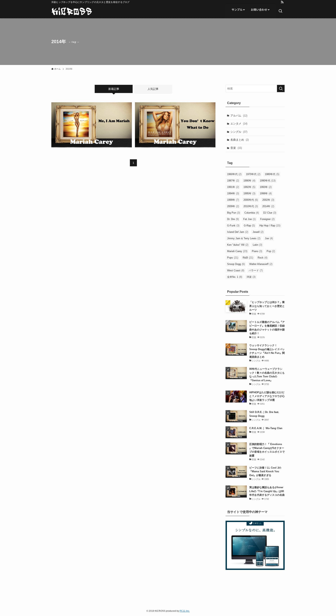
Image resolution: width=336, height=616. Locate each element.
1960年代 (234, 174)
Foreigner (267, 219)
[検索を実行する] (281, 88)
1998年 (266, 193)
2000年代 (250, 199)
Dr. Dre (233, 219)
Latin (257, 244)
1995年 (249, 193)
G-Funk (233, 225)
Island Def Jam (237, 231)
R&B (248, 257)
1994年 (233, 193)
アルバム (238, 115)
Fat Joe (249, 219)
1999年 (233, 199)
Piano (257, 251)
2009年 (233, 206)
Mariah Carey (237, 251)
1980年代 (272, 174)
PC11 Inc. (185, 611)
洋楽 (251, 276)
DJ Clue (269, 212)
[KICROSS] (71, 11)
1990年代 (268, 180)
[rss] (282, 2)
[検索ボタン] (280, 11)
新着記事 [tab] (113, 88)
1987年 (233, 180)
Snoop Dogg (236, 264)
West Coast (235, 270)
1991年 (233, 187)
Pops (232, 257)
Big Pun (233, 212)
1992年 (249, 187)
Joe (269, 238)
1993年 (266, 187)
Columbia (251, 212)
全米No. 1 (234, 276)
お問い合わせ (259, 9)
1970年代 (253, 174)
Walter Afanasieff (260, 264)
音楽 (236, 147)
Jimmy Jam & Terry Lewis (243, 238)
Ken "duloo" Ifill (237, 244)
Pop (271, 251)
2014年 (268, 206)
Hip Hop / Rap (269, 225)
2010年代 (250, 206)
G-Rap (249, 225)
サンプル (237, 9)
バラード (256, 270)
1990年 (249, 180)
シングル (238, 131)
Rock (262, 257)
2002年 (268, 199)
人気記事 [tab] (153, 88)
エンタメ (238, 123)
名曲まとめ (239, 139)
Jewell (258, 231)
